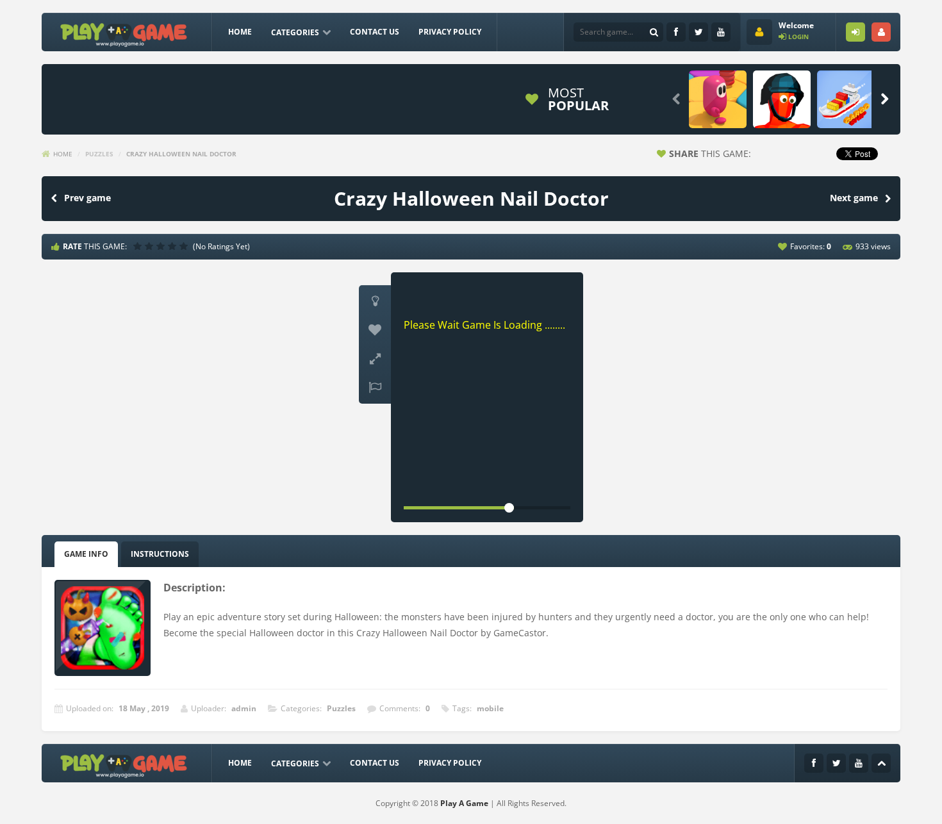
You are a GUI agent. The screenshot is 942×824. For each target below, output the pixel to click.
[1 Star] (139, 246)
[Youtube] (721, 32)
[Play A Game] (123, 33)
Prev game (87, 197)
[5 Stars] (185, 246)
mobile (490, 708)
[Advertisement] (281, 99)
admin (243, 708)
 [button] (374, 387)
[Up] (881, 763)
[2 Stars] (150, 246)
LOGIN (855, 32)
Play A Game (464, 803)
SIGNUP (881, 32)
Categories (295, 32)
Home (240, 31)
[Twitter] (698, 32)
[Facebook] (676, 32)
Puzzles (99, 153)
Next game (854, 197)
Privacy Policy (449, 31)
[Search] (653, 32)
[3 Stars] (162, 246)
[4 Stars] (173, 246)
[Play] (718, 99)
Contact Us (374, 31)
